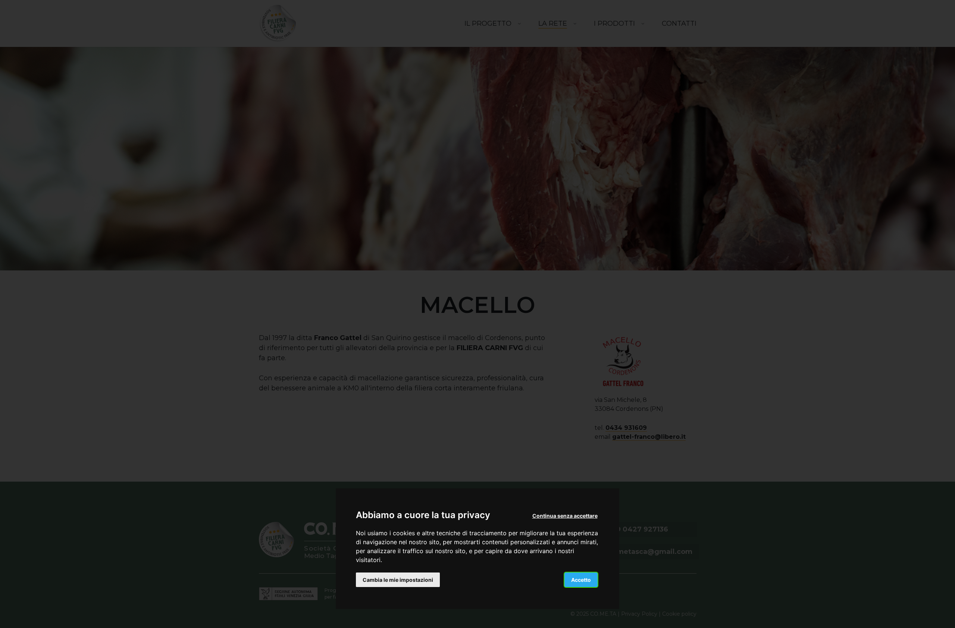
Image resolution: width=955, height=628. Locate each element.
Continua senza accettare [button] (565, 516)
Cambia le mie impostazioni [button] (398, 580)
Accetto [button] (581, 580)
